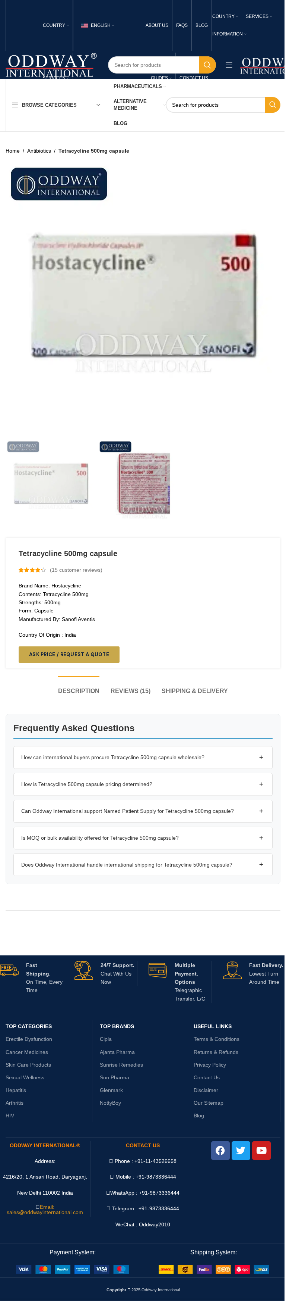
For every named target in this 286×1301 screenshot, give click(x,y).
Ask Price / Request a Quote (69, 654)
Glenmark (111, 1090)
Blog (199, 1116)
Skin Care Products (28, 1065)
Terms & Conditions (216, 1039)
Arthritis (14, 1103)
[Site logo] (51, 65)
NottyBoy (110, 1103)
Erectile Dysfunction (29, 1039)
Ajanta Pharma (117, 1052)
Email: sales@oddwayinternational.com (45, 1209)
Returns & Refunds (216, 1052)
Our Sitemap (208, 1103)
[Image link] (72, 1269)
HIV (10, 1116)
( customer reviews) (76, 570)
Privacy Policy (210, 1065)
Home (13, 151)
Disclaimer (206, 1090)
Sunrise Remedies (121, 1065)
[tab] (78, 687)
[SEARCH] (207, 65)
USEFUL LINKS (213, 1026)
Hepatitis (16, 1090)
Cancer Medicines (27, 1052)
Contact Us (207, 1077)
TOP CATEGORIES (29, 1026)
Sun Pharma (114, 1077)
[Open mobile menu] (229, 64)
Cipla (106, 1039)
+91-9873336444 (159, 1193)
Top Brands (117, 1026)
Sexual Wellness (25, 1077)
